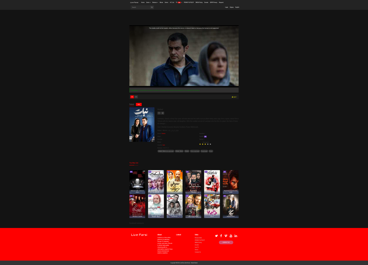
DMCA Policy (199, 2)
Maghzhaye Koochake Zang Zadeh (230, 191)
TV (178, 2)
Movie (161, 2)
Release (154, 2)
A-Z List (172, 2)
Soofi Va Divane (175, 192)
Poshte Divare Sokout (212, 192)
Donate (206, 2)
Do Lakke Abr (156, 192)
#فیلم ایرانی (204, 151)
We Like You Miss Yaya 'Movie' (212, 215)
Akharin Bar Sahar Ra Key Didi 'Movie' (175, 215)
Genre (148, 2)
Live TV (197, 247)
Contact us (226, 242)
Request (221, 2)
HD (132, 97)
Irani (164, 145)
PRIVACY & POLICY (189, 2)
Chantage (193, 192)
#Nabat (187, 151)
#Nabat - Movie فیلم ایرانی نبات (165, 151)
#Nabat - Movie (179, 151)
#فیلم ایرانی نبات (195, 151)
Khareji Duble (198, 238)
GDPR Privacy (213, 2)
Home (143, 2)
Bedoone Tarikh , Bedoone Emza (137, 191)
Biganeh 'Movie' (231, 216)
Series (166, 2)
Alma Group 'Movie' (193, 216)
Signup (232, 7)
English (237, 7)
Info (139, 104)
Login (226, 7)
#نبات (210, 151)
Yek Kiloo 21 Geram (137, 216)
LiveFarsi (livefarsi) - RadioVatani (189, 263)
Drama (163, 133)
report (234, 97)
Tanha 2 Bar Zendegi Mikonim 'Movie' (156, 215)
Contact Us (198, 252)
